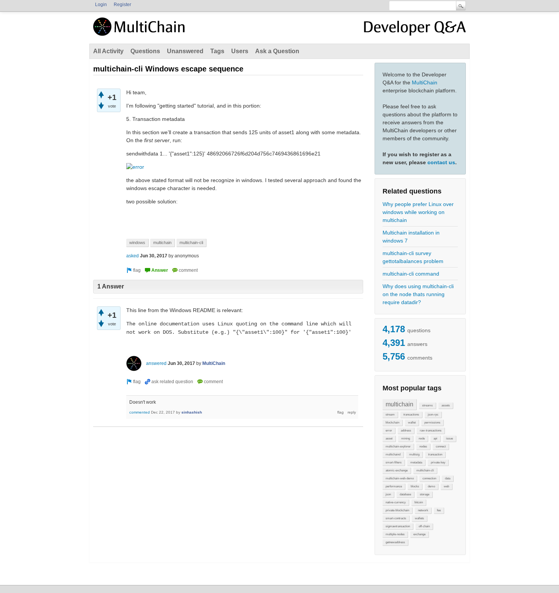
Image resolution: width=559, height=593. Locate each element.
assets (445, 405)
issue (449, 438)
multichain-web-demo (400, 478)
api (435, 438)
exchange (419, 534)
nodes (423, 446)
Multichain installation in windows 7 (411, 237)
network (423, 510)
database (405, 494)
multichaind (393, 454)
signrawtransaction (398, 526)
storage (424, 494)
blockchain (392, 422)
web (446, 486)
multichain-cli (425, 470)
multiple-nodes (395, 534)
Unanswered (185, 51)
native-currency (396, 502)
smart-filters (394, 462)
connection (429, 478)
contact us (441, 162)
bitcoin (418, 502)
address (406, 430)
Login (101, 4)
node (422, 438)
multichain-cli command (411, 274)
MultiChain (424, 82)
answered (156, 363)
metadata (416, 462)
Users (239, 51)
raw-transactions (430, 430)
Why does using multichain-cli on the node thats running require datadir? (418, 294)
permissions (432, 422)
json (388, 494)
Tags (217, 51)
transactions (411, 414)
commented (139, 412)
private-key (438, 462)
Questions (145, 51)
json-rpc (433, 414)
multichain (399, 404)
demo (431, 486)
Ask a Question (277, 51)
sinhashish (191, 412)
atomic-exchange (397, 470)
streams (427, 405)
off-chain (424, 526)
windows (137, 242)
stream (390, 414)
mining (405, 438)
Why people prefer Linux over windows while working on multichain (418, 212)
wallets (419, 518)
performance (394, 486)
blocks (415, 486)
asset (389, 438)
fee (439, 510)
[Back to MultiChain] (140, 31)
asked (132, 255)
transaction (435, 454)
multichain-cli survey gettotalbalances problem (413, 257)
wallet (412, 422)
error (389, 430)
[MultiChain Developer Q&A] (415, 29)
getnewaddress (395, 542)
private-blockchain (397, 510)
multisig (414, 454)
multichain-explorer (398, 446)
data (447, 478)
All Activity (108, 51)
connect (441, 446)
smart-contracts (396, 518)
